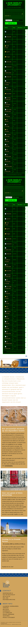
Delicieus (6, 609)
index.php (8, 61)
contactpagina (8, 465)
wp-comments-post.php (7, 104)
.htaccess (8, 36)
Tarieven (5, 607)
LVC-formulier (7, 612)
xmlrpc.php (7, 171)
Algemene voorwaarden (10, 606)
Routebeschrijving (9, 599)
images (8, 56)
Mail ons (5, 598)
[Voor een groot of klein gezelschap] (14, 490)
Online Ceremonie (8, 614)
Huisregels (6, 611)
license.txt (8, 66)
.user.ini (8, 41)
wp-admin (8, 93)
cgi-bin (8, 51)
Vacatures (6, 615)
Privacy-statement (9, 617)
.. (6, 31)
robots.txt (8, 76)
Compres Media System (16, 624)
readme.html (8, 72)
